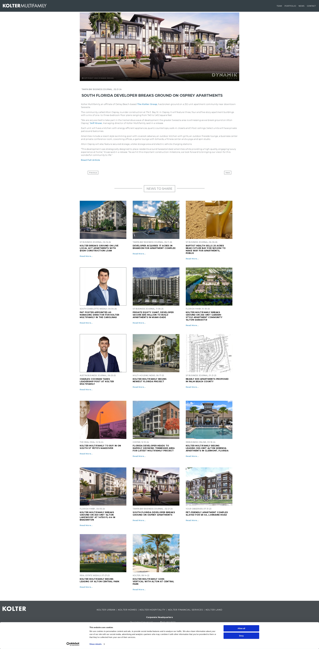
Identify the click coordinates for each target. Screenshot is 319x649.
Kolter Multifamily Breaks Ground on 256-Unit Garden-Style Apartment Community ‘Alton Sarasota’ (204, 316)
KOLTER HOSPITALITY (152, 609)
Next (228, 173)
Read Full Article (90, 160)
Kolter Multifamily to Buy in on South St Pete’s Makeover (100, 447)
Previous (93, 173)
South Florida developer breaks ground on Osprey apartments (154, 513)
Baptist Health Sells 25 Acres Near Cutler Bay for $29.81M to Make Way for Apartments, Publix (206, 249)
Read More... (86, 256)
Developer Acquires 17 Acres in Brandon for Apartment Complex (154, 246)
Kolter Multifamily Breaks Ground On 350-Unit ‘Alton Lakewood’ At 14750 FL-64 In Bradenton (97, 516)
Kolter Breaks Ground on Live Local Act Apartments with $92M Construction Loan (99, 248)
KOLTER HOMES (127, 609)
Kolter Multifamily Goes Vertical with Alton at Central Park (153, 581)
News (301, 6)
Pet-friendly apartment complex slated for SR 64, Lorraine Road (207, 513)
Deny (241, 636)
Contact (311, 6)
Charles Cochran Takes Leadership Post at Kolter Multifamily (97, 381)
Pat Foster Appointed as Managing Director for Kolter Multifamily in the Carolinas (99, 315)
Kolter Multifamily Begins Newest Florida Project (149, 380)
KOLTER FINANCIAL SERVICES (185, 609)
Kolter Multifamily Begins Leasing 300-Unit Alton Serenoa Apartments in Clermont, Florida (207, 448)
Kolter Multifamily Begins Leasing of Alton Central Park (100, 580)
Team (279, 6)
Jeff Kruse (96, 123)
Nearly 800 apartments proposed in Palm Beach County (207, 380)
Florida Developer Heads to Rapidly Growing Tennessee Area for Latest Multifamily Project (154, 448)
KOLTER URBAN (106, 609)
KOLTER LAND (214, 609)
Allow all (241, 628)
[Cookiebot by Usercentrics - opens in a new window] (73, 644)
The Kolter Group (147, 104)
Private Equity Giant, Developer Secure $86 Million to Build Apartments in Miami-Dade (153, 315)
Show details (95, 644)
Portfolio (290, 6)
